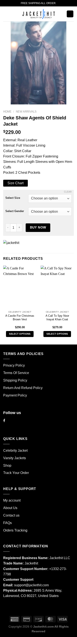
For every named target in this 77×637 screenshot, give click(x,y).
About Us (10, 508)
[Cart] (70, 13)
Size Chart (15, 183)
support (19, 585)
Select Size (12, 197)
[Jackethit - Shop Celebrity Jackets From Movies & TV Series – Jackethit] (38, 14)
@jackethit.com (37, 585)
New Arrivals (26, 111)
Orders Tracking (15, 530)
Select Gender (14, 211)
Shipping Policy (15, 380)
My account (12, 500)
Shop (7, 465)
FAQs (7, 523)
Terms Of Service (16, 373)
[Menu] (5, 14)
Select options (20, 334)
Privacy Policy (14, 365)
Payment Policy (15, 395)
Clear (68, 191)
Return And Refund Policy (23, 388)
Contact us (11, 515)
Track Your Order (16, 473)
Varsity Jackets (14, 458)
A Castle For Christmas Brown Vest (19, 317)
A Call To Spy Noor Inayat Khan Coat (57, 317)
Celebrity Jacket (15, 450)
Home (7, 111)
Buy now (38, 227)
